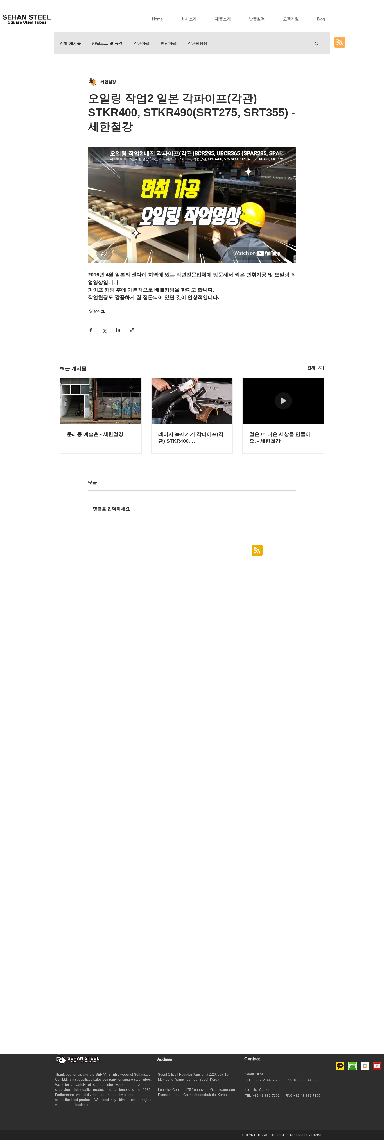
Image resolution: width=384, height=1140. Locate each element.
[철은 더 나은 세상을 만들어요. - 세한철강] (283, 401)
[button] (317, 43)
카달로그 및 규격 (107, 43)
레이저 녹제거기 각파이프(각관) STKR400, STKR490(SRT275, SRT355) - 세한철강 (191, 437)
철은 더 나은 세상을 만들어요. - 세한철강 (280, 437)
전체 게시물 (70, 43)
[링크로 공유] (132, 330)
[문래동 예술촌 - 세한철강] (100, 401)
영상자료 (169, 43)
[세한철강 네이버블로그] (352, 1066)
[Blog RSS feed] (339, 42)
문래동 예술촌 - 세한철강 (95, 434)
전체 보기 (315, 367)
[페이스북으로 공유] (90, 330)
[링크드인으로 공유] (118, 330)
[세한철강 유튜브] (377, 1066)
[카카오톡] (340, 1066)
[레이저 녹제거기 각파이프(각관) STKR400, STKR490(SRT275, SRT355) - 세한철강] (192, 401)
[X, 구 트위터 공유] (104, 330)
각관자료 (142, 43)
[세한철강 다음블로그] (365, 1066)
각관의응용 (197, 43)
